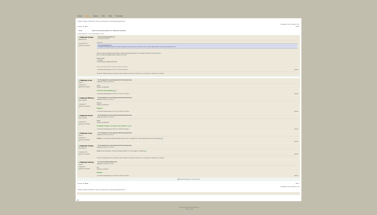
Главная (80, 21)
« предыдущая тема (285, 24)
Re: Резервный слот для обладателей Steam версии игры (115, 80)
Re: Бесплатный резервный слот (107, 162)
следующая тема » (295, 24)
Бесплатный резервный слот (106, 37)
